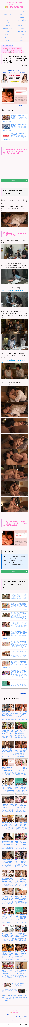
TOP (8, 1014)
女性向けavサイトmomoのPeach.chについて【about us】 (21, 1016)
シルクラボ (5, 50)
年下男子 (22, 52)
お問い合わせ (14, 1020)
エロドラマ (20, 50)
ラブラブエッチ (12, 50)
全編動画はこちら (14, 180)
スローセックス (15, 52)
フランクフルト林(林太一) (8, 45)
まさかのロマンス (23, 105)
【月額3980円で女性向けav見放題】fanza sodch (12, 48)
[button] (26, 507)
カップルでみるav (6, 52)
